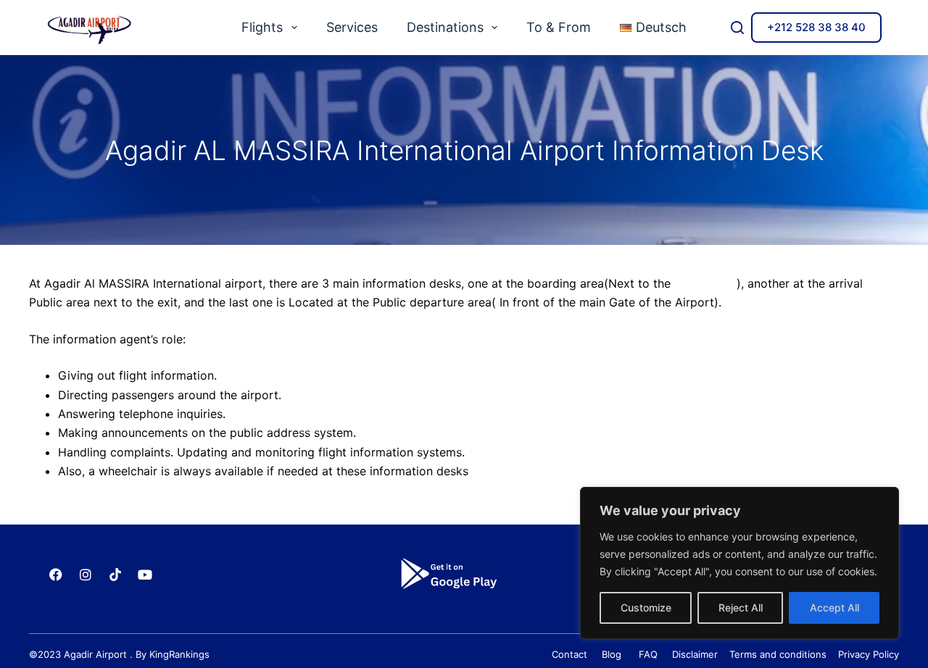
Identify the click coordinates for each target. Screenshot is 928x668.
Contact (569, 654)
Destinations (445, 27)
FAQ (652, 654)
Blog (610, 654)
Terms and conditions (775, 654)
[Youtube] (145, 574)
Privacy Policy (868, 654)
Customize (646, 607)
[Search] (737, 27)
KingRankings (179, 654)
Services (352, 27)
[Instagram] (85, 574)
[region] (739, 563)
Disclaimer (695, 654)
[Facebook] (56, 574)
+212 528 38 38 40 (816, 27)
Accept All (834, 607)
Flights (262, 27)
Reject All (740, 607)
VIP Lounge (705, 283)
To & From (558, 27)
